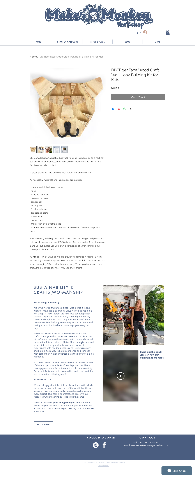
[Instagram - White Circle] (96, 445)
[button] (167, 32)
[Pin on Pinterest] (119, 109)
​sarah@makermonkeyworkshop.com (149, 445)
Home (33, 56)
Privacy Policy (103, 465)
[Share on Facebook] (113, 109)
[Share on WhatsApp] (125, 109)
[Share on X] (130, 109)
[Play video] (120, 376)
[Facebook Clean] (104, 445)
